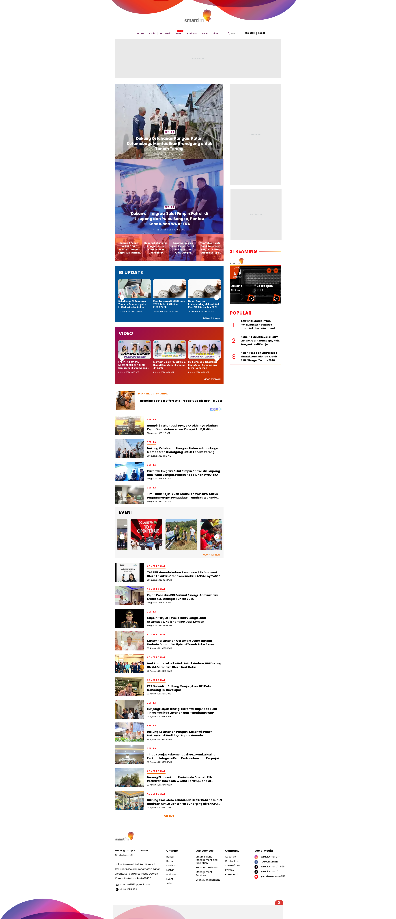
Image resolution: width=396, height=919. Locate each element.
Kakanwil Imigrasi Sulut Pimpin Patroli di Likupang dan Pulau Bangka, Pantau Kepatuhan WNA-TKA (169, 218)
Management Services (204, 873)
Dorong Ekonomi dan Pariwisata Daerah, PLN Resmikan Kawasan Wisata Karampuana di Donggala (179, 779)
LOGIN (261, 33)
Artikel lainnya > (212, 318)
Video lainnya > (213, 379)
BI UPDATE (131, 272)
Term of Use (232, 865)
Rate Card (231, 874)
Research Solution (206, 867)
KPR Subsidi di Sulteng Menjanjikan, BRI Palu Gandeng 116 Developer (179, 688)
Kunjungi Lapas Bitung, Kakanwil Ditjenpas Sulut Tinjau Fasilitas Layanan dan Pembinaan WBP (182, 711)
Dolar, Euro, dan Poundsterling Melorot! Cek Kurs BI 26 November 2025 (203, 304)
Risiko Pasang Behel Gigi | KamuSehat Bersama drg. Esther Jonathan (202, 365)
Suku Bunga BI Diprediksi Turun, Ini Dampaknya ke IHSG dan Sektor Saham (132, 304)
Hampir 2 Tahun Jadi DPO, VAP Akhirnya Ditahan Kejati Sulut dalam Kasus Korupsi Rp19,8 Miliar (182, 427)
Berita (140, 33)
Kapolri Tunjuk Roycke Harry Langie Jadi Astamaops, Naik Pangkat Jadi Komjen (176, 620)
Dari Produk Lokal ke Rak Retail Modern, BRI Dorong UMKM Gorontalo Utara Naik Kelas (184, 665)
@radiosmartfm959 (271, 866)
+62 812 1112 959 (128, 889)
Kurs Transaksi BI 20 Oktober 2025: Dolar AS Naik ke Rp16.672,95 (169, 304)
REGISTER (250, 33)
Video (216, 33)
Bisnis (151, 33)
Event (205, 33)
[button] (122, 297)
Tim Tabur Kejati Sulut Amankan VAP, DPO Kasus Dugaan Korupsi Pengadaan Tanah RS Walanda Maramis (182, 495)
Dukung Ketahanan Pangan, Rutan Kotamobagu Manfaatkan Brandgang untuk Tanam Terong (169, 143)
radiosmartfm (269, 861)
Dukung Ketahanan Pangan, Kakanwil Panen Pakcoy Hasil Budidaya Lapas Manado (180, 733)
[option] (134, 296)
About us (230, 856)
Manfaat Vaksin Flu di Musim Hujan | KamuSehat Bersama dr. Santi (169, 365)
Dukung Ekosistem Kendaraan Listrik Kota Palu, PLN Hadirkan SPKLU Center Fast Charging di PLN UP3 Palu (184, 802)
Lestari (178, 33)
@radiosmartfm (270, 856)
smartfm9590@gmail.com (135, 884)
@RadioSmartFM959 (271, 876)
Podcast (192, 33)
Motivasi (165, 33)
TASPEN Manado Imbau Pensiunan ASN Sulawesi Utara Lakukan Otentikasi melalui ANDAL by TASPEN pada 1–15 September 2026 (184, 574)
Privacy (229, 870)
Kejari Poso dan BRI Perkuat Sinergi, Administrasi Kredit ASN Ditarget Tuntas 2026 (182, 597)
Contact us (232, 861)
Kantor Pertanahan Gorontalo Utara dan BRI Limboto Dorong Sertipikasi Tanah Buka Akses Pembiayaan (180, 642)
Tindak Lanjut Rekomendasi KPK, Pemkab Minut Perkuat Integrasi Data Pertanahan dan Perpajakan (185, 756)
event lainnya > (212, 554)
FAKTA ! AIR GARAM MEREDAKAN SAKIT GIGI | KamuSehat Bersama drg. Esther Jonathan (132, 365)
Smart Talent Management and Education (206, 860)
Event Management (208, 880)
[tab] (128, 247)
